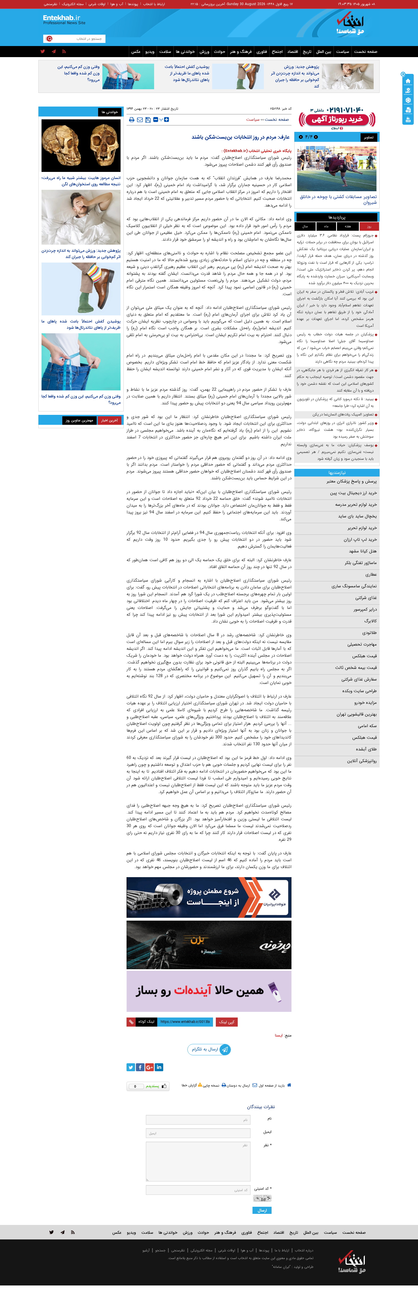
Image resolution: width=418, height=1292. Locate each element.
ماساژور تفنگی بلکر (361, 562)
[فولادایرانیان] (209, 897)
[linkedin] (159, 1067)
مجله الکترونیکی (201, 1250)
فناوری (261, 52)
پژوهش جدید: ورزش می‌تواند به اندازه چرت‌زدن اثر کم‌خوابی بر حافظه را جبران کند (295, 77)
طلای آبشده (366, 749)
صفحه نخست (365, 52)
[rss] (64, 51)
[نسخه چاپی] (131, 119)
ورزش (204, 52)
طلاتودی (369, 632)
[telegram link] (63, 1232)
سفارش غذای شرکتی (359, 679)
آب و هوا (116, 4)
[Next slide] (301, 137)
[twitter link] (51, 1232)
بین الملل (323, 52)
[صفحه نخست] (408, 80)
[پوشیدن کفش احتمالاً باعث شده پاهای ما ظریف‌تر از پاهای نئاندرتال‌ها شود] (81, 289)
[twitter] (42, 51)
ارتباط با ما (282, 1250)
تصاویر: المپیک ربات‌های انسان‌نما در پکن (343, 414)
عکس (135, 52)
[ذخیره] (148, 119)
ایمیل (267, 1132)
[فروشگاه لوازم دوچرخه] (209, 945)
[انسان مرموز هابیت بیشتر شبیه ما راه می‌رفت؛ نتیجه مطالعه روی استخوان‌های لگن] (81, 145)
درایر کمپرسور (365, 609)
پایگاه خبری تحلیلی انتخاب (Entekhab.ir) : (256, 151)
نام (270, 1119)
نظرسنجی (50, 4)
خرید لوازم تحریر (362, 528)
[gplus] (149, 1067)
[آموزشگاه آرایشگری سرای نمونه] (209, 991)
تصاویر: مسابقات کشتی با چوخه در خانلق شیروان (338, 199)
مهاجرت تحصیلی (362, 644)
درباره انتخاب (304, 1250)
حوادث (219, 52)
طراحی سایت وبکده (359, 691)
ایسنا (279, 1035)
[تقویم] (408, 109)
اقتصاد (292, 52)
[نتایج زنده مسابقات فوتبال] (408, 119)
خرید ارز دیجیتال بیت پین (353, 493)
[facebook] (140, 1067)
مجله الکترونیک (73, 4)
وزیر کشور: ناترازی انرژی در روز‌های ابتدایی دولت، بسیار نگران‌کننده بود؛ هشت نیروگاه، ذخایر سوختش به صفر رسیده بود (335, 430)
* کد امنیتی (263, 1189)
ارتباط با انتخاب (154, 4)
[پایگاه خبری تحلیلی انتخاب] (355, 26)
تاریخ (307, 52)
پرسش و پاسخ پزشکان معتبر (352, 481)
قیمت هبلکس (364, 656)
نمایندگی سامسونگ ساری (354, 586)
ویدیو (149, 52)
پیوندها (133, 4)
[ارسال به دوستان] (140, 119)
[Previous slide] (316, 137)
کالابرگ (370, 621)
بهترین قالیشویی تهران (357, 714)
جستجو (160, 1250)
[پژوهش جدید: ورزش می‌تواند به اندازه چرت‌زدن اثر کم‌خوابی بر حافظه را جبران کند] (81, 217)
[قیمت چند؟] (408, 90)
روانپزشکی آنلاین (362, 761)
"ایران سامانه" (281, 1267)
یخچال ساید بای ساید (357, 516)
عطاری (371, 574)
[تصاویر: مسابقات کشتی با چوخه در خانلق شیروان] (336, 168)
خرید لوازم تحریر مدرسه (356, 504)
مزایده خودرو (365, 702)
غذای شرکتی (366, 597)
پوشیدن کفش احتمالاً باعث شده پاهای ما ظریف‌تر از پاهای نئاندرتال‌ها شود (187, 73)
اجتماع (277, 52)
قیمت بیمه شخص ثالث (356, 667)
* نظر (268, 1145)
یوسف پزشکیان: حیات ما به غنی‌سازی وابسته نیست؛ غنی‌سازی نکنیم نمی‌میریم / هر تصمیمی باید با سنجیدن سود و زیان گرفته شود (335, 452)
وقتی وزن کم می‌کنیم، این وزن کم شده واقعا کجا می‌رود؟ (78, 73)
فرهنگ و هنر (241, 52)
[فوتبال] (408, 99)
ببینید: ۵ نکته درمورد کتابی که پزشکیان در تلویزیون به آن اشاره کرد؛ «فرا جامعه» (335, 402)
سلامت (165, 52)
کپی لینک (226, 1022)
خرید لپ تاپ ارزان (360, 539)
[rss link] (73, 1232)
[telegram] (54, 51)
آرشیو (146, 1250)
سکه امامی (367, 726)
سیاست (342, 52)
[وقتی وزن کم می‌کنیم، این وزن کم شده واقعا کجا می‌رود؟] (81, 362)
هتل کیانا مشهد (363, 551)
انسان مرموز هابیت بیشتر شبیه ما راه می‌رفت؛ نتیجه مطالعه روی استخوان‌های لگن (81, 181)
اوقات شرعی (96, 4)
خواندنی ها (185, 52)
